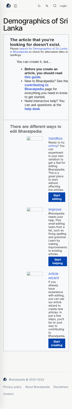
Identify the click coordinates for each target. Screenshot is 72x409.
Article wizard (53, 276)
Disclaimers (60, 387)
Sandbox (55, 138)
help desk (32, 109)
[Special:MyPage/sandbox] (35, 139)
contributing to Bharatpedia (36, 87)
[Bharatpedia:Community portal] (35, 210)
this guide (32, 77)
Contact (8, 393)
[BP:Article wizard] (35, 274)
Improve (54, 209)
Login (63, 5)
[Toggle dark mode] (39, 6)
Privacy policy (12, 387)
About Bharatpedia (37, 387)
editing (52, 145)
